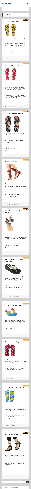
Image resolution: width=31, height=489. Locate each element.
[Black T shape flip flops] (15, 444)
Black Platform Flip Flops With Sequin (14, 260)
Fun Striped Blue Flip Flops (14, 387)
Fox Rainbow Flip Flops (13, 305)
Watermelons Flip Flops (13, 65)
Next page (27, 482)
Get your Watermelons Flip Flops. (10, 99)
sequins (16, 296)
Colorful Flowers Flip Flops (14, 113)
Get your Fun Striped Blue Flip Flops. (11, 418)
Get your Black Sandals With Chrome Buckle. (12, 245)
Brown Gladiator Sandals (14, 162)
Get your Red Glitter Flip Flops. (10, 371)
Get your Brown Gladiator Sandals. (10, 196)
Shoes (15, 106)
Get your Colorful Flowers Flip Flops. (11, 148)
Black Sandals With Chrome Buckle (14, 212)
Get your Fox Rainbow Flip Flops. (10, 328)
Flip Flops (12, 106)
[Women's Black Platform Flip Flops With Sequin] (15, 269)
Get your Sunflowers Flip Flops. (10, 51)
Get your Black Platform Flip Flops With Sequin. (12, 289)
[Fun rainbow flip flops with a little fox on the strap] (15, 312)
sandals (15, 204)
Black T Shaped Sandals (13, 434)
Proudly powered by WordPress (14, 487)
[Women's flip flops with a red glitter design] (15, 350)
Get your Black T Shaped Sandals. (10, 470)
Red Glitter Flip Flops (12, 342)
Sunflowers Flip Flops (12, 21)
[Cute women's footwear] (15, 396)
